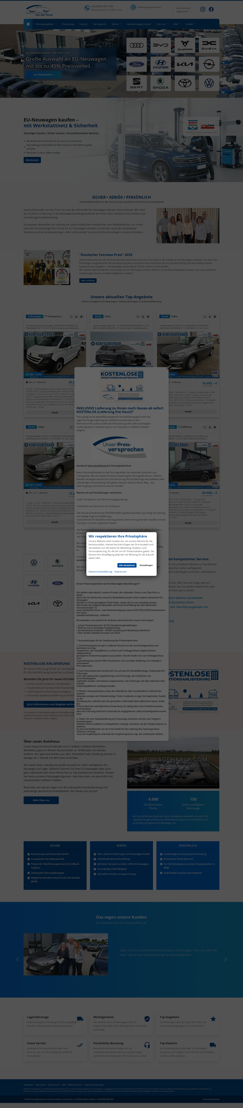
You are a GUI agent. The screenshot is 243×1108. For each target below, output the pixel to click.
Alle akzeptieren (127, 565)
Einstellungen (146, 565)
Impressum (120, 571)
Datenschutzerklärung (100, 571)
